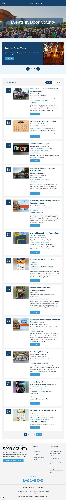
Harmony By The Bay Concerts (42, 259)
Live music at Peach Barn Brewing (43, 121)
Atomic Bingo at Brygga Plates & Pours (44, 233)
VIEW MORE (9, 58)
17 (34, 434)
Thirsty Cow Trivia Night (39, 144)
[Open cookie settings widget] (3, 497)
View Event (35, 114)
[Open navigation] (4, 3)
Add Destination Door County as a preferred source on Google (33, 496)
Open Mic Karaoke (37, 382)
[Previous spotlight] (28, 69)
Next (38, 434)
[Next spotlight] (38, 69)
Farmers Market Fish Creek (40, 288)
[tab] (31, 68)
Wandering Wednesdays (39, 352)
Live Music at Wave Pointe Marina (43, 410)
